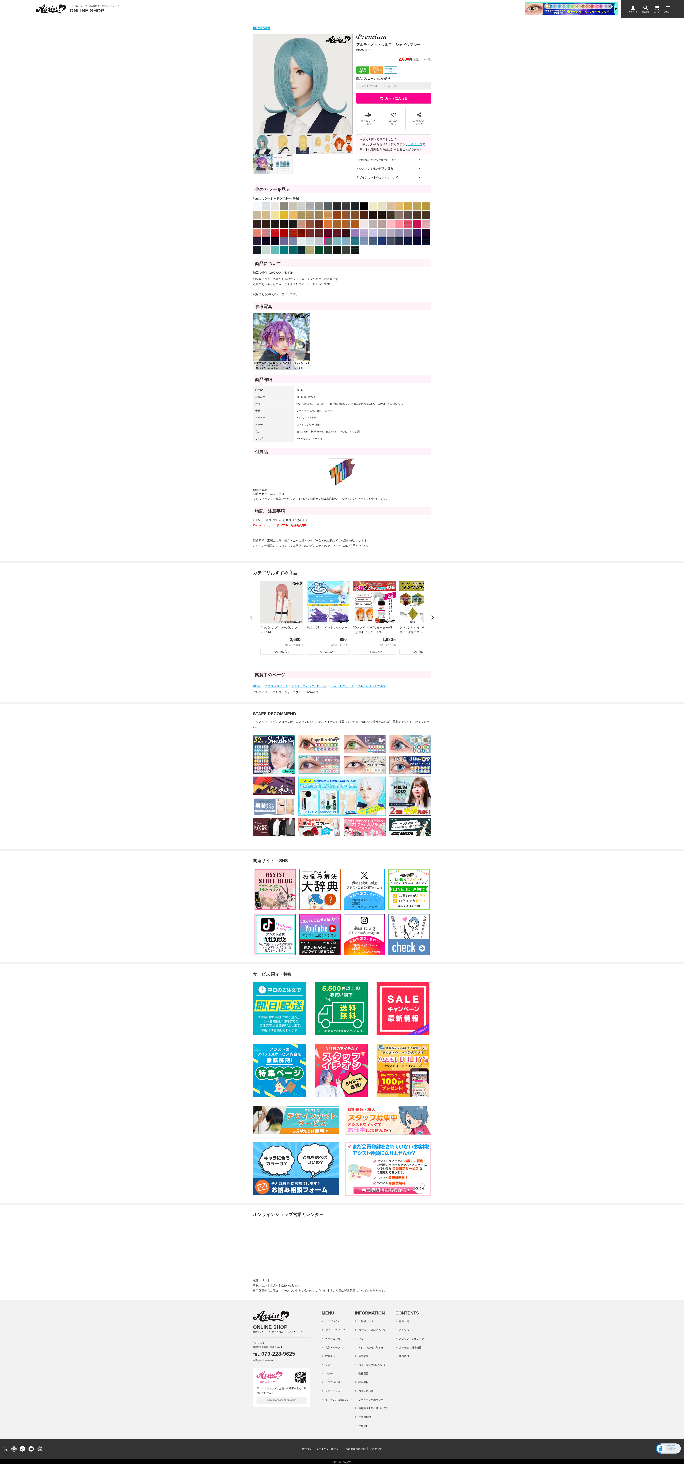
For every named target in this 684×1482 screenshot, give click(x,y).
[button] (251, 618)
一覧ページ (415, 144)
